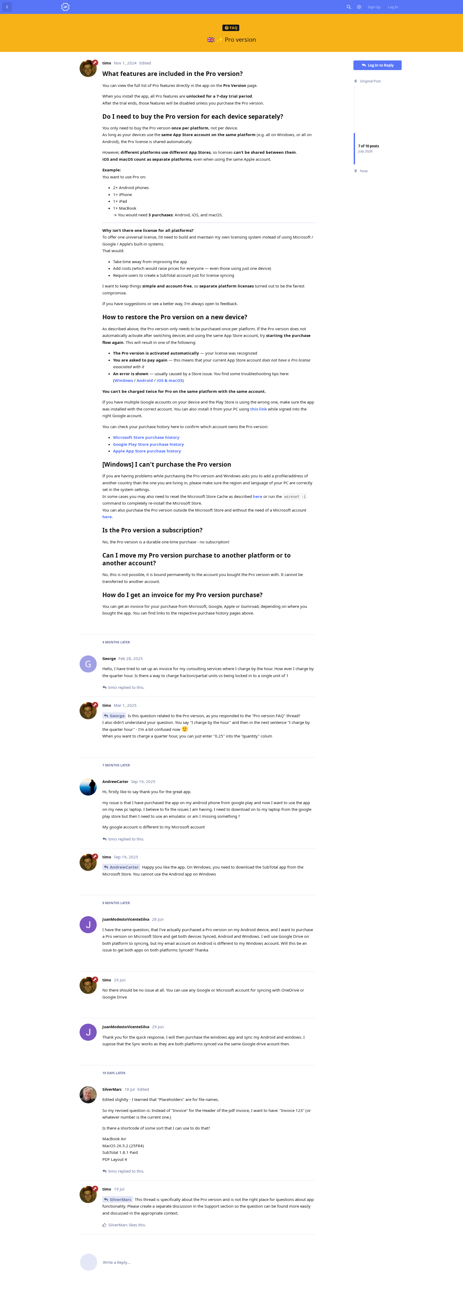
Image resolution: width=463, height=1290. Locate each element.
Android (145, 380)
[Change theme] (359, 7)
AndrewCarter (124, 867)
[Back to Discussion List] (7, 7)
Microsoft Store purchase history (146, 437)
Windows (123, 380)
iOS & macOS (169, 380)
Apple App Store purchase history (147, 451)
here (257, 496)
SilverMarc (121, 1199)
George (117, 715)
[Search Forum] (349, 7)
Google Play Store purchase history (148, 444)
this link (258, 409)
